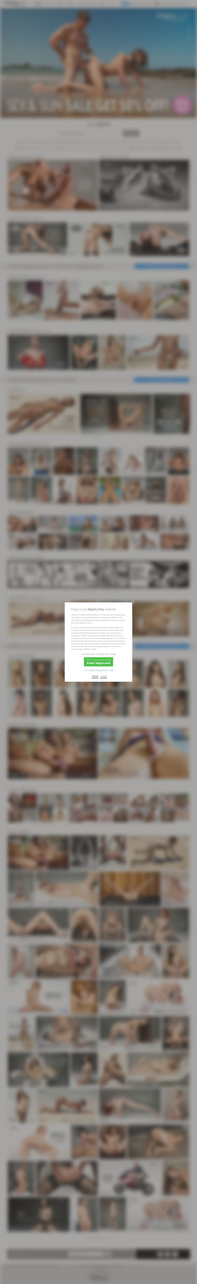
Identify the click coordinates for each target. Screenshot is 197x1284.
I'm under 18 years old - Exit (98, 670)
